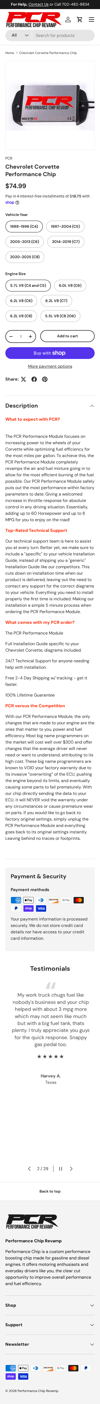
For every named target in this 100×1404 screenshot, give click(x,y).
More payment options (50, 366)
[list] (50, 105)
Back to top (50, 1191)
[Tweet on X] (23, 379)
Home (9, 53)
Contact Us (39, 4)
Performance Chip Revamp (38, 1391)
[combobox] (50, 35)
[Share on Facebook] (34, 379)
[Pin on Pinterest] (44, 379)
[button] (80, 19)
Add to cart (67, 336)
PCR (8, 158)
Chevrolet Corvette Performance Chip (48, 53)
